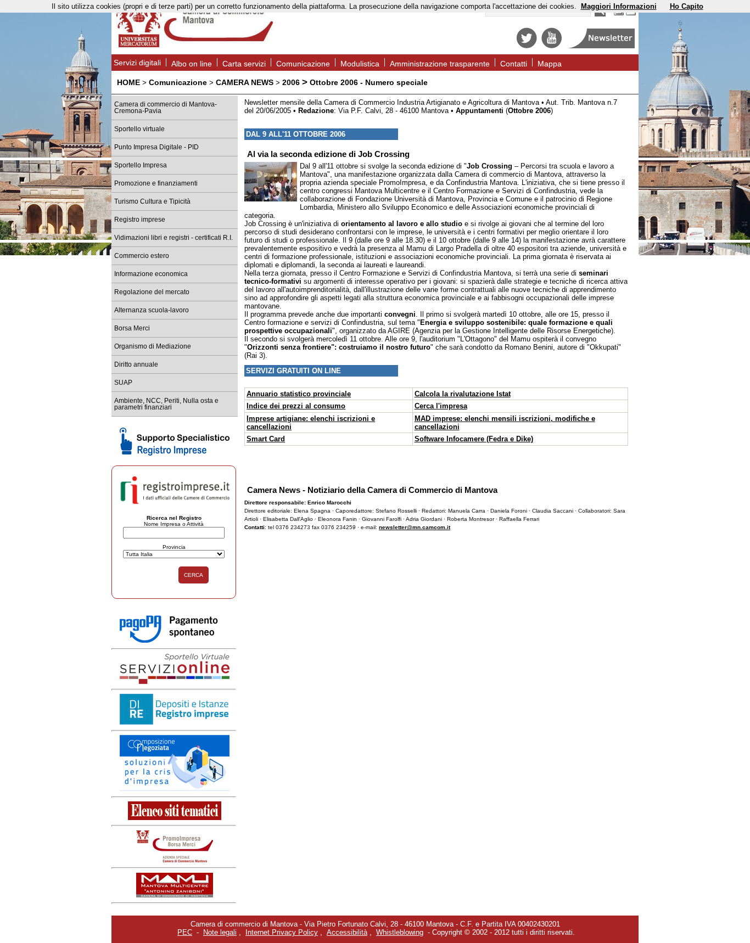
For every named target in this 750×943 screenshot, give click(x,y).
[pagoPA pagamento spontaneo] (175, 641)
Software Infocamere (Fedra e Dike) (474, 439)
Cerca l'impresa (441, 406)
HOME (128, 82)
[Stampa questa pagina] (619, 14)
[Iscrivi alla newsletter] (602, 46)
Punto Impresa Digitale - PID (156, 147)
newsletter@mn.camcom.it (414, 527)
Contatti (513, 63)
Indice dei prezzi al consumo (296, 406)
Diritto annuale (136, 364)
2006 (291, 82)
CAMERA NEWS (244, 82)
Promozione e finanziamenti (156, 183)
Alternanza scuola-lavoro (151, 310)
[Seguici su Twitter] (527, 46)
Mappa (550, 63)
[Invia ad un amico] (631, 14)
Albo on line (191, 63)
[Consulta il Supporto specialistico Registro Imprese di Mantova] (175, 453)
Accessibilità (347, 932)
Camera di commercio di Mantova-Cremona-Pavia (165, 107)
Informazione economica (151, 274)
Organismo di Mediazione (152, 346)
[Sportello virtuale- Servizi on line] (175, 681)
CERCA (193, 575)
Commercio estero (141, 255)
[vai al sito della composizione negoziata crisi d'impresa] (175, 788)
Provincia (174, 547)
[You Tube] (551, 46)
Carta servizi (244, 63)
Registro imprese (139, 219)
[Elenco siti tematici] (174, 817)
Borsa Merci (132, 328)
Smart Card (266, 439)
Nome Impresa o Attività (174, 524)
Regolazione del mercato (151, 292)
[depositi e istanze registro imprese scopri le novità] (175, 722)
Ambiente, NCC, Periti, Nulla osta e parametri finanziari (166, 404)
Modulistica (359, 63)
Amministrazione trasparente (440, 63)
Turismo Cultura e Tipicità (152, 201)
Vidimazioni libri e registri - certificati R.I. (173, 237)
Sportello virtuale (139, 129)
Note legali (220, 932)
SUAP (123, 382)
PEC (184, 932)
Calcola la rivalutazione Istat (463, 394)
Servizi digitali (137, 62)
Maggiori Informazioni (619, 6)
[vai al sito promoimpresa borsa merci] (174, 860)
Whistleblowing (399, 932)
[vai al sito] (174, 895)
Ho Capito (686, 6)
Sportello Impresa (140, 165)
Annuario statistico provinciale (299, 394)
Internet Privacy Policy (281, 932)
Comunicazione (303, 63)
